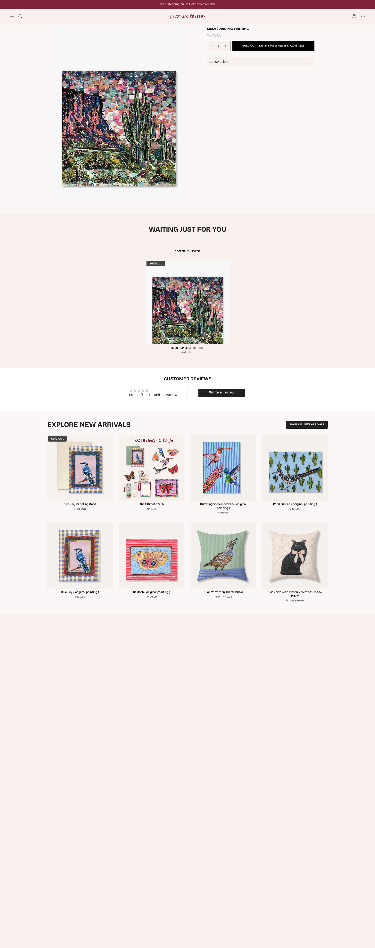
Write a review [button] (222, 392)
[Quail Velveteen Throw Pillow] (223, 556)
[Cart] (362, 16)
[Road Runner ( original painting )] (295, 468)
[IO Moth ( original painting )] (151, 556)
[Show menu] (12, 16)
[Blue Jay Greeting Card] (80, 468)
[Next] (363, 4)
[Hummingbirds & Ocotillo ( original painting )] (223, 468)
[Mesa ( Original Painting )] (188, 302)
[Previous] (11, 4)
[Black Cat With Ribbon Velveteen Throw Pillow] (295, 556)
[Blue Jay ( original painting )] (80, 556)
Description (219, 62)
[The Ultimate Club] (151, 468)
